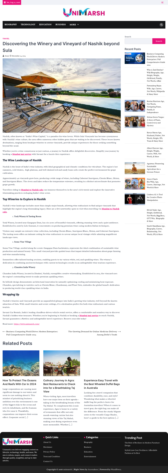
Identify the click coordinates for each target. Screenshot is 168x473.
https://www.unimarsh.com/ (27, 324)
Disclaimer (47, 447)
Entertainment (90, 456)
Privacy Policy (49, 452)
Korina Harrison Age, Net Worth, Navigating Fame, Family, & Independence (155, 107)
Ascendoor (93, 469)
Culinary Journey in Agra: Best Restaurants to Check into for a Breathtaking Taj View (59, 386)
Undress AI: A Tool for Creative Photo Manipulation (155, 197)
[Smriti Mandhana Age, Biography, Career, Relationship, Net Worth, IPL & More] (135, 230)
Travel (6, 39)
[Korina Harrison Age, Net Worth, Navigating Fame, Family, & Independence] (135, 106)
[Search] (161, 25)
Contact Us (47, 461)
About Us (47, 442)
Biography (11, 24)
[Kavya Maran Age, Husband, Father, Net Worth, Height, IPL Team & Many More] (135, 137)
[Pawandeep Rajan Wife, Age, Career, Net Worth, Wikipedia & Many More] (135, 90)
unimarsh (67, 469)
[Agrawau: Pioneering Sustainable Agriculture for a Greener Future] (135, 168)
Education (45, 24)
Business (61, 24)
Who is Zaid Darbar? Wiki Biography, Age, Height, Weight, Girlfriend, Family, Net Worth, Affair (155, 75)
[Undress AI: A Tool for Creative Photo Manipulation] (135, 199)
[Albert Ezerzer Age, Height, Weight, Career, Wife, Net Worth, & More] (135, 153)
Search (128, 36)
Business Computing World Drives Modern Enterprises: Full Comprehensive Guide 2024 (156, 59)
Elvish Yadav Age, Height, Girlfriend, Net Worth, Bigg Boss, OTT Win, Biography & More (156, 215)
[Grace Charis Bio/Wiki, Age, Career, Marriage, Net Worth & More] (135, 184)
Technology (28, 24)
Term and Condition (51, 456)
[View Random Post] (162, 2)
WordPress (116, 469)
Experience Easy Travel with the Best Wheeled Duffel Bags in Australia (102, 384)
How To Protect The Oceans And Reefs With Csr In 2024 (19, 382)
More (73, 24)
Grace (7, 56)
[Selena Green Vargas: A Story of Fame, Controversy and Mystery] (135, 122)
